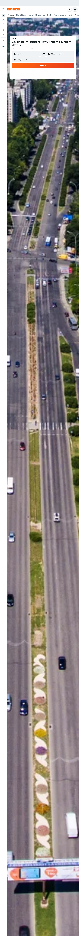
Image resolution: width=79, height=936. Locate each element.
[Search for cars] (3, 24)
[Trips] (3, 40)
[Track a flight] (3, 34)
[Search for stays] (3, 20)
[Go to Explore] (3, 30)
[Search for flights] (3, 15)
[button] (3, 9)
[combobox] (42, 49)
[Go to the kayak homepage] (13, 9)
